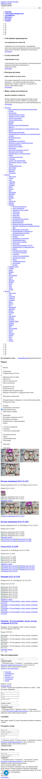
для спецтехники (9, 1)
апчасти (8, 107)
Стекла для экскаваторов (17, 160)
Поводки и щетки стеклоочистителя (21, 143)
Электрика (12, 173)
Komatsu (11, 205)
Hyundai (11, 198)
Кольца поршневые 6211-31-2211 (12, 477)
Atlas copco (12, 176)
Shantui (11, 282)
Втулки (11, 111)
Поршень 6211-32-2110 (8, 573)
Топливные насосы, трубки (18, 162)
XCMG (11, 289)
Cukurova (12, 183)
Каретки (11, 122)
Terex (10, 284)
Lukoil (11, 270)
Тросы (11, 164)
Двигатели (16, 212)
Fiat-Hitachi (12, 192)
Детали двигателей (15, 118)
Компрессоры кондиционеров (19, 125)
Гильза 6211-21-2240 (7, 542)
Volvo (10, 288)
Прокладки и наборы (16, 146)
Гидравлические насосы (17, 115)
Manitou (11, 272)
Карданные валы (18, 220)
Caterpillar (12, 182)
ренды (7, 175)
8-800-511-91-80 (6, 3)
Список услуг (9, 677)
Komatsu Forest (13, 266)
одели (7, 291)
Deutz (10, 187)
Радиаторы (12, 148)
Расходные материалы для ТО (19, 150)
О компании (9, 679)
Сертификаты (9, 673)
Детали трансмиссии (15, 120)
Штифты (11, 171)
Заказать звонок (6, 5)
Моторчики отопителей (16, 132)
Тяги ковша (12, 167)
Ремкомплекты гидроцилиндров (19, 153)
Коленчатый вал (18, 222)
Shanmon (11, 281)
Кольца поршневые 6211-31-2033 (12, 518)
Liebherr (11, 268)
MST (10, 273)
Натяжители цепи (15, 137)
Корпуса (11, 127)
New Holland (13, 275)
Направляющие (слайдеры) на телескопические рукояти (23, 232)
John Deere (12, 201)
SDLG (11, 279)
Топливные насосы (19, 258)
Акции (7, 680)
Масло (11, 130)
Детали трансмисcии (19, 206)
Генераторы (12, 113)
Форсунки (12, 169)
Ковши (11, 123)
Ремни (11, 155)
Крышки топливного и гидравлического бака (24, 129)
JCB (10, 199)
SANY (11, 277)
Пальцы (11, 139)
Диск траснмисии (18, 208)
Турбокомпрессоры (15, 166)
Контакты (8, 675)
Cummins (12, 185)
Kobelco (11, 203)
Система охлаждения (16, 157)
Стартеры (12, 159)
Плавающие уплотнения (17, 141)
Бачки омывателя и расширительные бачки (23, 109)
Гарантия (8, 672)
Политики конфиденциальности (11, 665)
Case (10, 180)
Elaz (10, 190)
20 (6, 651)
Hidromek (12, 194)
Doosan (11, 189)
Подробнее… (5, 777)
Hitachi (11, 196)
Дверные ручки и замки (17, 116)
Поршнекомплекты (15, 145)
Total (10, 286)
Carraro (11, 178)
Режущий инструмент (16, 152)
